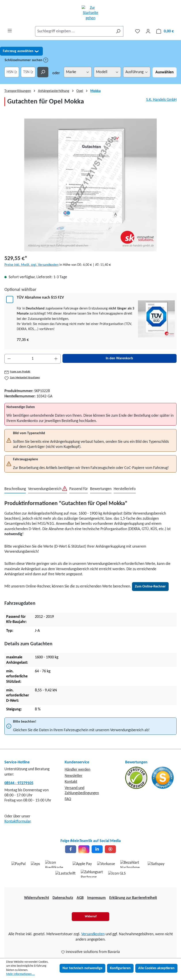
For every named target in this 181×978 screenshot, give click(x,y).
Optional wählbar (20, 290)
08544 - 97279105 (18, 783)
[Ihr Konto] (148, 31)
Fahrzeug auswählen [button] (20, 51)
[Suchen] (118, 31)
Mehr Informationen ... (20, 974)
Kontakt (71, 782)
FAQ (68, 799)
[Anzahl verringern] (9, 359)
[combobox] (74, 31)
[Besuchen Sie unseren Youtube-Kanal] (110, 849)
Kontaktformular (17, 821)
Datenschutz (63, 898)
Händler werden (77, 770)
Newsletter (73, 776)
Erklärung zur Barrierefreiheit (133, 898)
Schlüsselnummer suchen (24, 60)
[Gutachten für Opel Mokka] (90, 185)
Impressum (96, 898)
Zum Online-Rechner (150, 586)
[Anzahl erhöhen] (56, 359)
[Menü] (9, 30)
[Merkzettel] (137, 31)
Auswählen (164, 72)
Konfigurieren (120, 968)
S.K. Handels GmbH (161, 100)
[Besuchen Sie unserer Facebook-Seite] (70, 849)
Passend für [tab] (78, 489)
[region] (90, 185)
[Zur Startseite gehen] (90, 13)
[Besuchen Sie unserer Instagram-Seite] (83, 849)
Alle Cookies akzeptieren (156, 968)
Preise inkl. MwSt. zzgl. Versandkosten (31, 265)
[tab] (15, 489)
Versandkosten (93, 934)
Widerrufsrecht (36, 898)
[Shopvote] (163, 778)
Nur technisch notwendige (82, 968)
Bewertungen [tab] (100, 489)
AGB (80, 898)
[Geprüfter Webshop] (136, 778)
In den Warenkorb (119, 358)
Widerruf (90, 916)
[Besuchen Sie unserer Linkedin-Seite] (97, 849)
